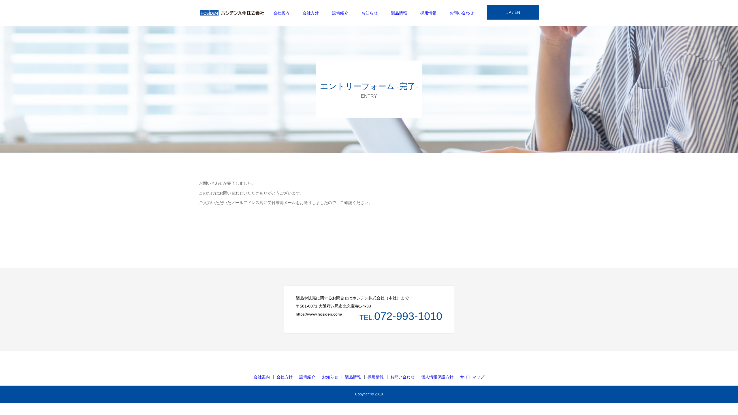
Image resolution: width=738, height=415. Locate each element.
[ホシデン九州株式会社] (232, 13)
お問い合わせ (462, 13)
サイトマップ (472, 377)
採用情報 (428, 13)
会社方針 (311, 13)
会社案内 (281, 13)
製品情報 (399, 13)
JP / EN (513, 12)
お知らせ (370, 13)
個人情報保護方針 (437, 377)
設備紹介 (340, 13)
